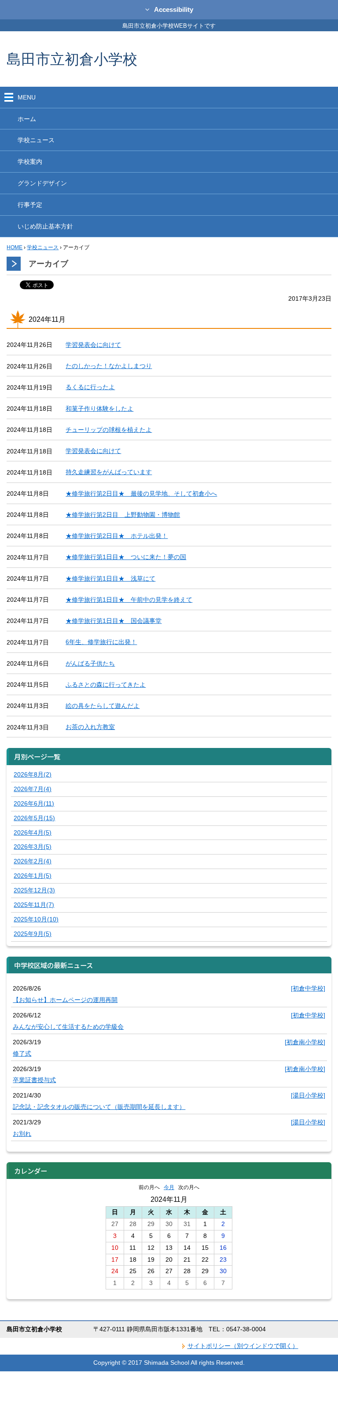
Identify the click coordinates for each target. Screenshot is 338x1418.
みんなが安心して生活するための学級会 (68, 1026)
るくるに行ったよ (90, 386)
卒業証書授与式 (34, 1079)
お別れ (22, 1133)
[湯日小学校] (308, 1095)
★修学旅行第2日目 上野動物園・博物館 (123, 514)
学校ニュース (36, 140)
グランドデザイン (42, 183)
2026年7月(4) (32, 788)
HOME (14, 247)
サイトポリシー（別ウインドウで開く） (242, 1345)
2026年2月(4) (32, 861)
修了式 (22, 1053)
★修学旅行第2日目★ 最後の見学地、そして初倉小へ (141, 493)
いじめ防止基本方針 (45, 226)
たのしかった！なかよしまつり (109, 365)
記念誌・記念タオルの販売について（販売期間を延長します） (99, 1106)
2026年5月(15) (34, 817)
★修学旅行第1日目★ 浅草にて (110, 578)
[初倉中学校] (308, 988)
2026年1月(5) (32, 875)
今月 (169, 1187)
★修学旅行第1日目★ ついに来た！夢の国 (126, 556)
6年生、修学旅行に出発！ (101, 641)
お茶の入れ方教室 (90, 726)
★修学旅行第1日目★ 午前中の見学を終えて (129, 599)
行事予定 (30, 204)
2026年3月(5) (32, 846)
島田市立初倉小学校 (72, 59)
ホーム (27, 118)
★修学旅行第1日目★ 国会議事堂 (114, 620)
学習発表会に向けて (93, 344)
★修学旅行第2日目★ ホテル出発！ (117, 535)
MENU (27, 97)
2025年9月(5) (32, 933)
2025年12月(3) (34, 890)
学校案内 (30, 161)
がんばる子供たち (90, 663)
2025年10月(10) (36, 919)
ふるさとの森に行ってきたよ (106, 684)
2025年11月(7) (34, 904)
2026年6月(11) (34, 803)
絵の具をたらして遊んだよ (103, 705)
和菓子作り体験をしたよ (99, 408)
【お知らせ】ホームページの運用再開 (65, 999)
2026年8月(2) (32, 774)
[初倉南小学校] (305, 1042)
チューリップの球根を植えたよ (109, 429)
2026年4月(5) (32, 832)
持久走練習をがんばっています (109, 471)
